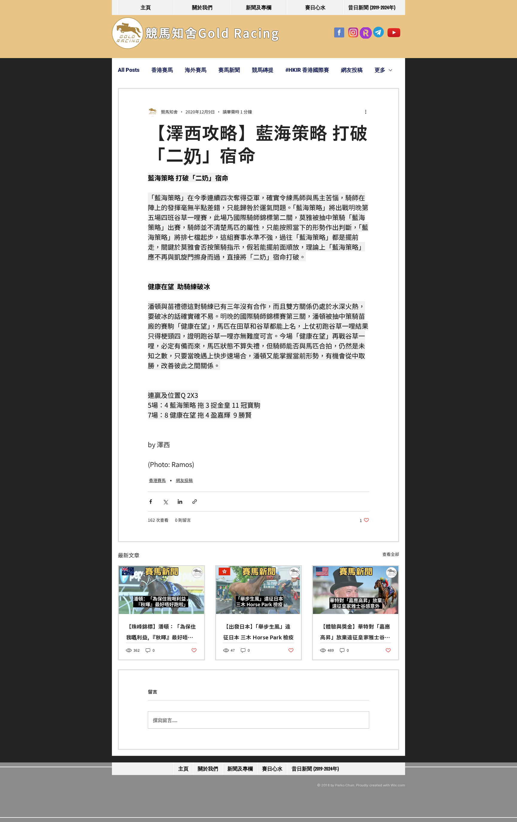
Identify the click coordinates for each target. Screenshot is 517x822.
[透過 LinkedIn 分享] (180, 501)
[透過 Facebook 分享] (150, 501)
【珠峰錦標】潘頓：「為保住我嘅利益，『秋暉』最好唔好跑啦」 (161, 633)
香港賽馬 (162, 70)
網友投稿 (352, 70)
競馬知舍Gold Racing (212, 33)
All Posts (128, 70)
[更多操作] (365, 111)
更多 (380, 70)
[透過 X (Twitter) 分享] (165, 501)
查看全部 (390, 554)
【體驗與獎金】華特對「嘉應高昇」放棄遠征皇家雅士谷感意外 (355, 633)
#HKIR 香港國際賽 (307, 70)
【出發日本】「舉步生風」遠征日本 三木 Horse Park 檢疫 (258, 632)
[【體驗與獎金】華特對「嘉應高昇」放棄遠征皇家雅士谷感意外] (355, 590)
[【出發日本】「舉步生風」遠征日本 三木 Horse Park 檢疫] (258, 590)
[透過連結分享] (194, 501)
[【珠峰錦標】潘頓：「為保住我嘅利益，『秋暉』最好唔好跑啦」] (161, 590)
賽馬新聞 (229, 70)
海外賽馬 (195, 70)
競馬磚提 (262, 70)
